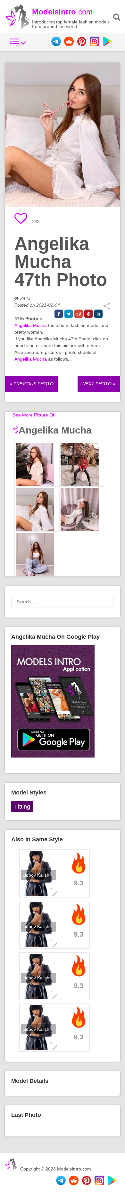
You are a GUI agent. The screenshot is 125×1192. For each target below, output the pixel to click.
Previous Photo (33, 383)
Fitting (22, 806)
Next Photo (97, 383)
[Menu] (18, 44)
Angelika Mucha (30, 325)
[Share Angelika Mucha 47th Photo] (107, 308)
